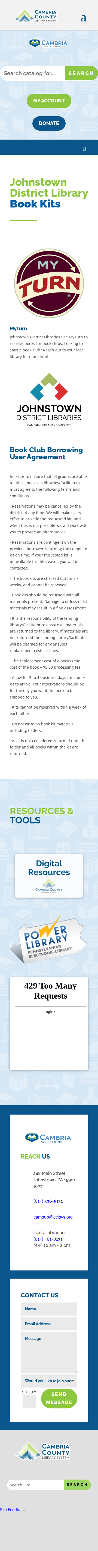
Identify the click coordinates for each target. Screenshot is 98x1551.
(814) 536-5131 (48, 1201)
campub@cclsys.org (53, 1217)
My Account (49, 100)
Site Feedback (13, 1510)
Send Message (59, 1398)
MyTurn (18, 328)
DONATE (49, 123)
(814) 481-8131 (47, 1239)
